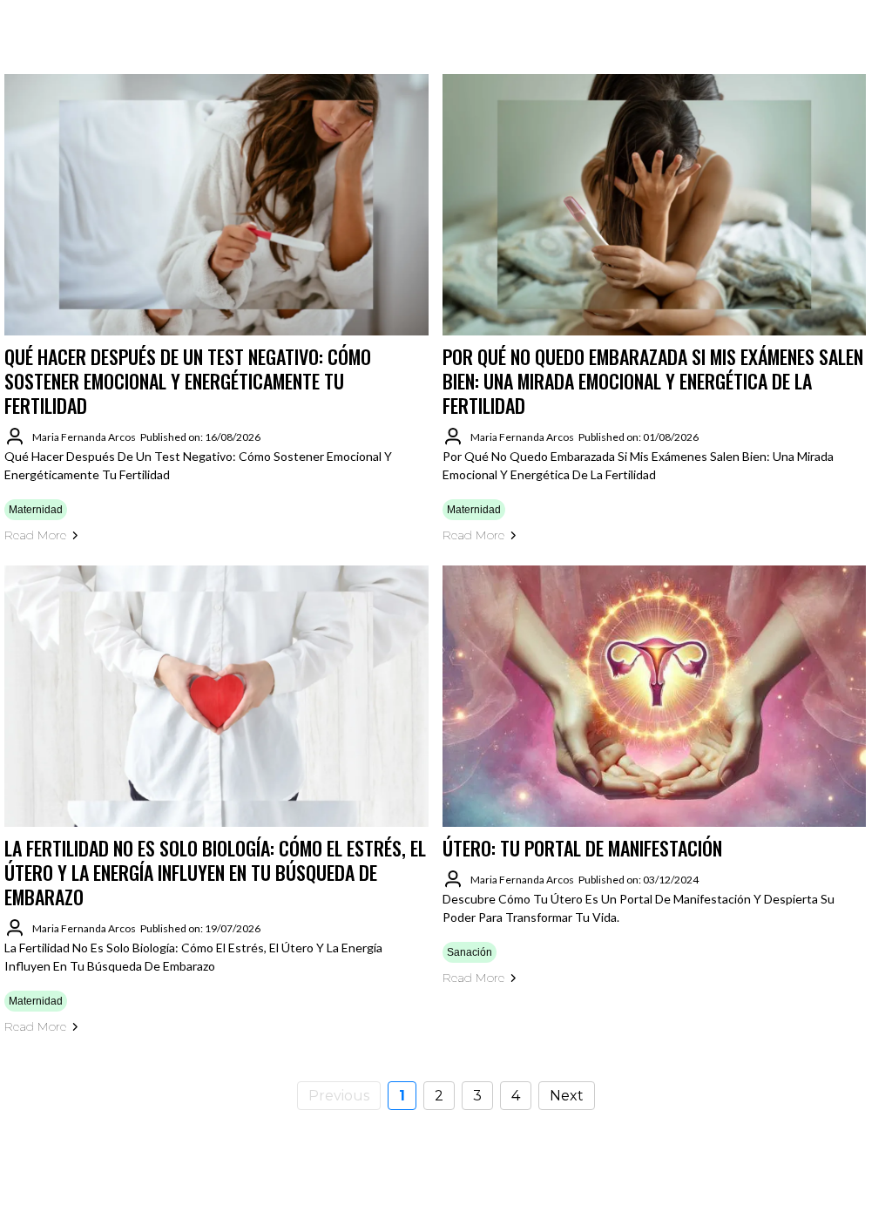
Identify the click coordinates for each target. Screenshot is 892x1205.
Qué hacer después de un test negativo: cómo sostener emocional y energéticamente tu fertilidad (187, 380)
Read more (35, 535)
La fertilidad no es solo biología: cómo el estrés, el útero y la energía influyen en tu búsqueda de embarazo (215, 872)
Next (567, 1095)
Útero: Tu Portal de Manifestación (582, 848)
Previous (338, 1095)
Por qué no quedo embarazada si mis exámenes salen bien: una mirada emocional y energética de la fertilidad (653, 380)
